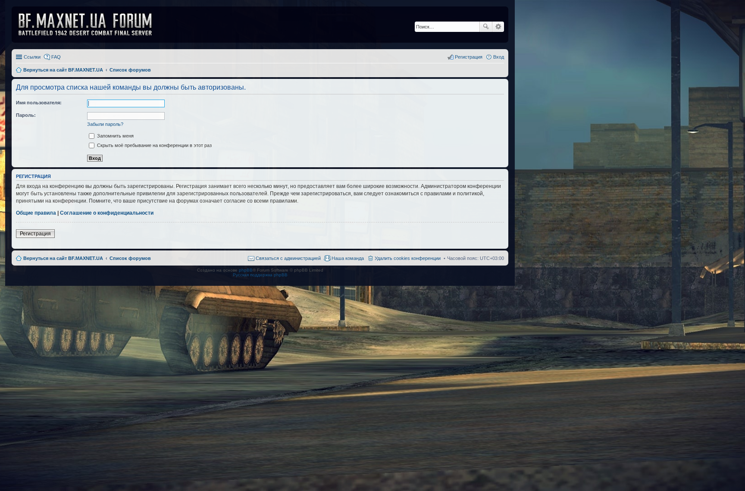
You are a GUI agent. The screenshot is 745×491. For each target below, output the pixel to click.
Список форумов (130, 258)
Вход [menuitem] (498, 56)
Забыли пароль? (105, 124)
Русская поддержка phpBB (260, 274)
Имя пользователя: (39, 102)
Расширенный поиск (498, 27)
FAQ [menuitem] (56, 56)
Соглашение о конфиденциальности (106, 213)
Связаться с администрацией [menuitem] (288, 258)
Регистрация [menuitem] (468, 56)
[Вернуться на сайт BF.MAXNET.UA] (90, 25)
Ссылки (32, 56)
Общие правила (36, 213)
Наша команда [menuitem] (348, 258)
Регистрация (35, 234)
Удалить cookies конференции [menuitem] (408, 258)
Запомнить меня (115, 135)
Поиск (485, 27)
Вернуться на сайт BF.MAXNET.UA (63, 258)
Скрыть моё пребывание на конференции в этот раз (154, 145)
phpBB (246, 270)
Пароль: (26, 115)
